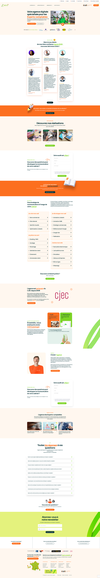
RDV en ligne (56, 262)
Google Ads (56, 232)
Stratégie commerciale (59, 225)
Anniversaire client (35, 258)
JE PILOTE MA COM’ (56, 5)
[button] (50, 457)
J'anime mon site (49, 5)
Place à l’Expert (86, 1)
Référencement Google (59, 229)
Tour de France (79, 1)
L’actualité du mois (58, 250)
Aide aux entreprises (59, 258)
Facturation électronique (60, 247)
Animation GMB (57, 221)
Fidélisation (56, 236)
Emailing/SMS (67, 563)
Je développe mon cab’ (40, 5)
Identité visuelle (34, 225)
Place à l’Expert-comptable (95, 1)
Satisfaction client (35, 250)
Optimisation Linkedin (36, 229)
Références (62, 1)
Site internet (33, 221)
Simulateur (56, 254)
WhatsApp (56, 265)
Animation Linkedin (58, 217)
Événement (33, 254)
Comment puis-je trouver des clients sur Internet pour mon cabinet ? (64, 432)
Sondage (32, 243)
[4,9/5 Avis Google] (87, 5)
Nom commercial (34, 217)
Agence (67, 1)
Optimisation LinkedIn (45, 567)
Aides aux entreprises (61, 567)
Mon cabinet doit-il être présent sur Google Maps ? (48, 432)
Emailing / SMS (34, 239)
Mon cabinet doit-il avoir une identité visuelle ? (33, 432)
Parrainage (33, 247)
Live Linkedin (73, 1)
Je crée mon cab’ (32, 5)
